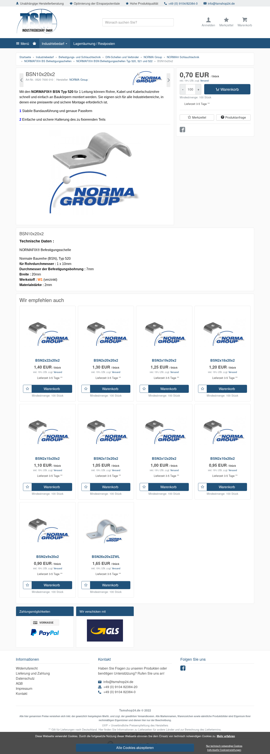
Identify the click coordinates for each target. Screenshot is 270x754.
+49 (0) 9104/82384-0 (183, 3)
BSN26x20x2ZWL (106, 556)
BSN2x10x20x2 (222, 458)
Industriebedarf (53, 43)
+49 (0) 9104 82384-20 (120, 686)
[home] (35, 43)
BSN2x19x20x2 (164, 360)
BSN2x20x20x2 (106, 360)
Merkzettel (199, 117)
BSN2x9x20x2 (47, 556)
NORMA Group (78, 80)
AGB (19, 683)
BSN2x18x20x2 (222, 360)
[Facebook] (183, 669)
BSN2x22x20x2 (47, 360)
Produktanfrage (235, 117)
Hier (101, 729)
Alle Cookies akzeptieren (135, 747)
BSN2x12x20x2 (164, 458)
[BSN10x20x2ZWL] (168, 80)
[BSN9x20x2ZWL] (21, 80)
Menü (25, 43)
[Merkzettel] (27, 389)
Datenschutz (25, 678)
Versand (204, 80)
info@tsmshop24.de (221, 3)
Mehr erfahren (226, 736)
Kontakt (21, 693)
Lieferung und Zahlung (33, 673)
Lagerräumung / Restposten (94, 43)
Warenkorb (229, 89)
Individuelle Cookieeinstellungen (224, 750)
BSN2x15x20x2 (47, 458)
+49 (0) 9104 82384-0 (119, 691)
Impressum (24, 688)
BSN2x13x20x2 (106, 458)
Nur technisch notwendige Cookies (224, 745)
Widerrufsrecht (27, 668)
